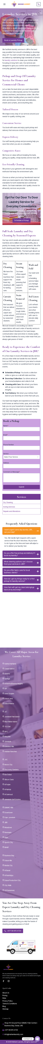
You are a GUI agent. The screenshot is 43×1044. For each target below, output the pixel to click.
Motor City (8, 765)
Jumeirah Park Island (11, 717)
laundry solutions (11, 60)
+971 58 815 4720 (11, 1030)
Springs (7, 679)
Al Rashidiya (8, 875)
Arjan (6, 837)
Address (6, 463)
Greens (7, 674)
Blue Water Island (10, 722)
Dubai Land (8, 699)
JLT (5, 712)
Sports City (8, 842)
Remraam (7, 832)
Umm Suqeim (9, 694)
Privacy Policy (7, 1001)
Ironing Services (9, 507)
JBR (5, 823)
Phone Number (8, 445)
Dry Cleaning (8, 502)
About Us (5, 993)
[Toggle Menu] (4, 4)
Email (5, 435)
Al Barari (7, 870)
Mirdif (6, 847)
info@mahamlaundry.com (13, 1034)
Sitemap (5, 1009)
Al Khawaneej (9, 890)
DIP (5, 689)
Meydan (7, 737)
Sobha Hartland (10, 664)
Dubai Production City (12, 880)
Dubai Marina (9, 704)
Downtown (8, 813)
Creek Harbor (9, 669)
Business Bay (9, 856)
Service (5, 454)
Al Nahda (7, 789)
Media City (8, 865)
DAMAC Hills (8, 808)
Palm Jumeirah (9, 818)
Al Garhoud (8, 794)
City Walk (7, 885)
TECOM (7, 727)
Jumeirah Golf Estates (12, 799)
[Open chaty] (37, 1039)
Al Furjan (7, 785)
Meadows (8, 827)
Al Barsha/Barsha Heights (13, 684)
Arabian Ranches (10, 751)
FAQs (4, 998)
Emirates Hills (9, 747)
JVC (6, 760)
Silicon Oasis (9, 780)
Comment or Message (11, 472)
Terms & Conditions (9, 1004)
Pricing (4, 995)
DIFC (6, 732)
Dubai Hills (8, 860)
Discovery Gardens (11, 770)
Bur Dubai (8, 775)
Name (5, 426)
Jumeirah (7, 742)
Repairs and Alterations (11, 511)
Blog (4, 1006)
